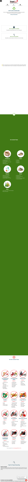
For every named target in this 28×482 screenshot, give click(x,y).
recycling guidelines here (17, 448)
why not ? (22, 439)
